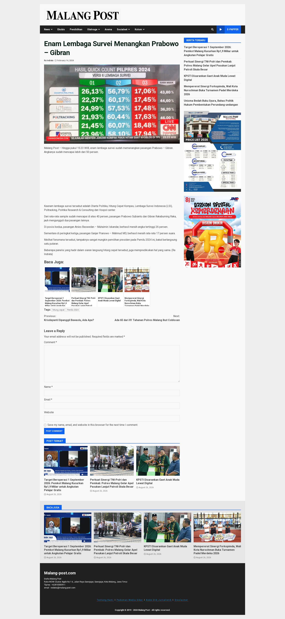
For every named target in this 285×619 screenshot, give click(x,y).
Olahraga (92, 29)
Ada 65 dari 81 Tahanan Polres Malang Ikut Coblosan (147, 318)
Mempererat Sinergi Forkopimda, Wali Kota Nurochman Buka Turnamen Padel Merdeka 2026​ (211, 90)
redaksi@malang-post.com (63, 588)
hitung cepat (58, 310)
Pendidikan (76, 29)
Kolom (138, 29)
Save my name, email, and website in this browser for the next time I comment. (93, 424)
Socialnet (122, 29)
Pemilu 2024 (73, 310)
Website (49, 412)
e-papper (232, 29)
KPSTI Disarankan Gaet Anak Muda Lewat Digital (158, 461)
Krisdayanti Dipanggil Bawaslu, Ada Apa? (69, 318)
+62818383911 (58, 585)
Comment (50, 342)
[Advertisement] (112, 180)
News (47, 29)
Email (48, 399)
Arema (108, 29)
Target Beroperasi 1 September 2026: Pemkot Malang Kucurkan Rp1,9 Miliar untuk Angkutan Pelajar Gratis (66, 461)
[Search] (212, 29)
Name (48, 386)
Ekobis (61, 29)
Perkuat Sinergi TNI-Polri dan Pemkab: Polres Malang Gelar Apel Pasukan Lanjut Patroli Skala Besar (112, 461)
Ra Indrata (48, 60)
